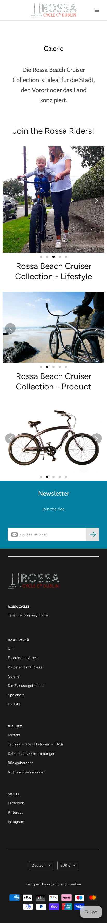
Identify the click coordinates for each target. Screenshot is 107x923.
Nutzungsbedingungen (26, 772)
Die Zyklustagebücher (26, 686)
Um (11, 648)
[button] (53, 199)
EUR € (65, 865)
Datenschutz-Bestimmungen (31, 753)
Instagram (16, 822)
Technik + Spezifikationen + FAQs (36, 744)
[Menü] (96, 10)
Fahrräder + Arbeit (23, 658)
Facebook (16, 803)
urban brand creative (64, 884)
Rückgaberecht (20, 763)
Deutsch (39, 865)
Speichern (16, 695)
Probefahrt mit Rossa (25, 667)
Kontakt (14, 704)
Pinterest (15, 812)
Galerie (13, 676)
